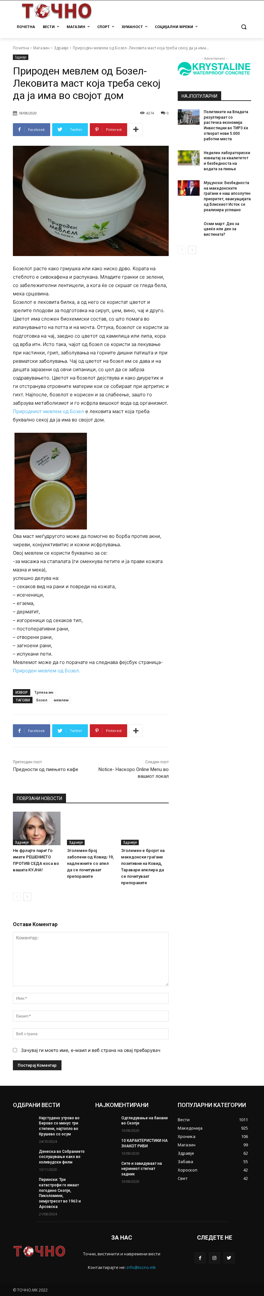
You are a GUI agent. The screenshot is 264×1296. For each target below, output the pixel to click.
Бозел (41, 699)
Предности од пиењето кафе (45, 769)
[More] (136, 129)
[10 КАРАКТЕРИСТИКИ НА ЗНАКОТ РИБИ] (106, 1145)
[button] (243, 27)
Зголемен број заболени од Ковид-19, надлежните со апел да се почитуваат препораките (90, 863)
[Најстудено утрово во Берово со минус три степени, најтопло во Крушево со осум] (24, 1123)
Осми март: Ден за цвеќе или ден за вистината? (221, 229)
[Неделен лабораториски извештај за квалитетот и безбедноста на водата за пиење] (189, 158)
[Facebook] (200, 1257)
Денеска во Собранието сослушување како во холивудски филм (62, 1157)
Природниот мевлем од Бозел (48, 411)
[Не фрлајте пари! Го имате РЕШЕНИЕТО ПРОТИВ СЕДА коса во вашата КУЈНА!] (37, 828)
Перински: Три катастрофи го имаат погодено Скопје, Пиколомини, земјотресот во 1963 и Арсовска (60, 1193)
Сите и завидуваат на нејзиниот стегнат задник (141, 1169)
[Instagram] (214, 1257)
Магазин (41, 48)
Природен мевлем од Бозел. (46, 671)
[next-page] (27, 897)
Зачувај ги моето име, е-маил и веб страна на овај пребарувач (90, 1050)
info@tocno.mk (141, 1267)
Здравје (61, 48)
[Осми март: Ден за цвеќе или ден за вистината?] (189, 229)
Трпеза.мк (43, 692)
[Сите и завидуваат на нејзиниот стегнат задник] (106, 1168)
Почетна (21, 48)
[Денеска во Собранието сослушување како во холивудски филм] (24, 1156)
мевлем (61, 699)
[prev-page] (17, 897)
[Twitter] (229, 1257)
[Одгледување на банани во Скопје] (106, 1123)
